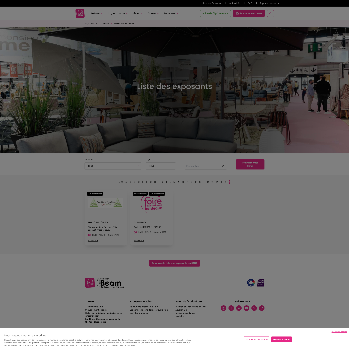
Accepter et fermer (281, 339)
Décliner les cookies (339, 332)
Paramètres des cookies (257, 339)
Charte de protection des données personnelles (113, 345)
